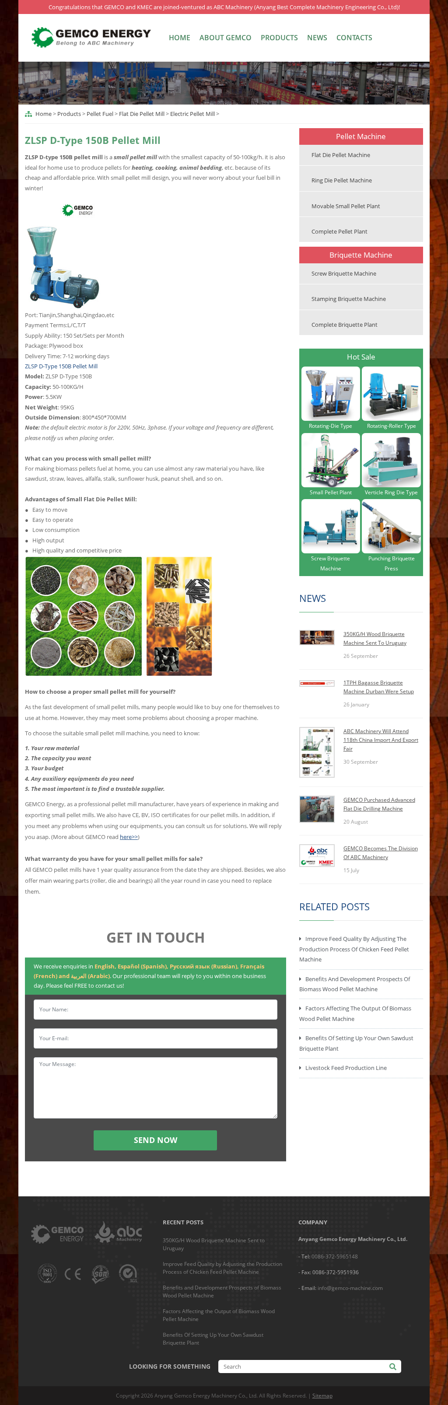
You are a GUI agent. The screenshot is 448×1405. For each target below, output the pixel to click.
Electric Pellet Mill (192, 114)
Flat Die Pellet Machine (341, 155)
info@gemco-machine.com (350, 1288)
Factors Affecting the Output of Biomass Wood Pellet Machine (355, 1013)
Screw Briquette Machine (344, 273)
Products (279, 37)
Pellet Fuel (100, 114)
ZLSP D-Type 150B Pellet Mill (61, 366)
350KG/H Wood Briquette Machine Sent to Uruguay (374, 638)
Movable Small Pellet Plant (346, 206)
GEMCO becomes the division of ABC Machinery (380, 853)
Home (179, 37)
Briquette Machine (360, 255)
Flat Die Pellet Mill (141, 114)
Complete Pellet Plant (340, 231)
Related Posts (334, 906)
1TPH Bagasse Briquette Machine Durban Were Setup (378, 687)
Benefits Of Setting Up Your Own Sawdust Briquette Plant (356, 1043)
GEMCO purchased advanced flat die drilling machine (379, 804)
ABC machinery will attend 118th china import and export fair (380, 739)
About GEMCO (226, 37)
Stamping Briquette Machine (349, 299)
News (317, 37)
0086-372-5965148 (335, 1256)
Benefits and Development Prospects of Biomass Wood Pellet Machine (354, 984)
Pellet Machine (361, 136)
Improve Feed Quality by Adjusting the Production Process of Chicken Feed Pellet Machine (354, 949)
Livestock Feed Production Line (346, 1068)
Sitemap (322, 1395)
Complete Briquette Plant (345, 325)
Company (312, 1222)
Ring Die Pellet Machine (342, 180)
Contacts (354, 37)
